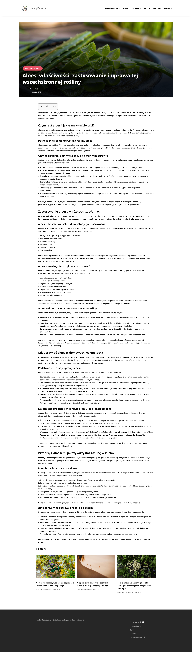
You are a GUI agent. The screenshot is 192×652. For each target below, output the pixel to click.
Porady (147, 8)
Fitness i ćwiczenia (112, 8)
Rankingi (157, 8)
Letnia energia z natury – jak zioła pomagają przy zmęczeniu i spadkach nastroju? (134, 586)
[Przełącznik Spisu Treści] (52, 106)
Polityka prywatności (138, 637)
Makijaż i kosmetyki (131, 8)
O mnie (132, 630)
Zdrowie (167, 8)
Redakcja (48, 589)
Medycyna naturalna (32, 68)
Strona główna (135, 626)
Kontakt (133, 633)
